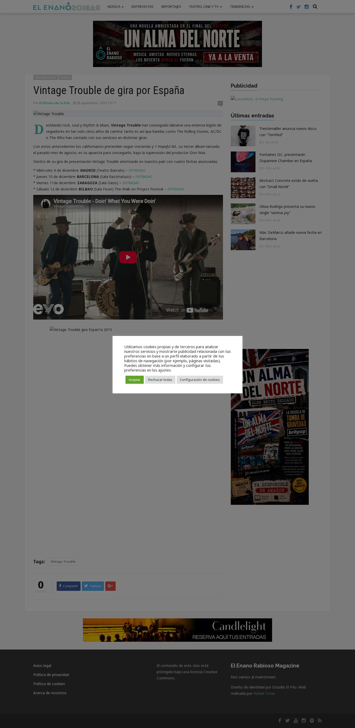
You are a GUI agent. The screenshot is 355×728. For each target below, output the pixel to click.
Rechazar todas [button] (160, 379)
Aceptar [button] (135, 379)
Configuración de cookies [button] (200, 379)
